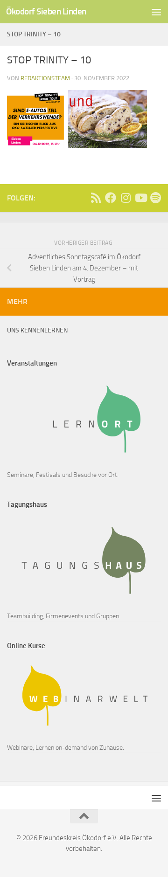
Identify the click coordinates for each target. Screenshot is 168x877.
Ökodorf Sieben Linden (46, 11)
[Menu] (156, 11)
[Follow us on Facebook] (110, 197)
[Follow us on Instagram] (125, 197)
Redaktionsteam (45, 78)
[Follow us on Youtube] (140, 197)
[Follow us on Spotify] (155, 197)
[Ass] (95, 197)
